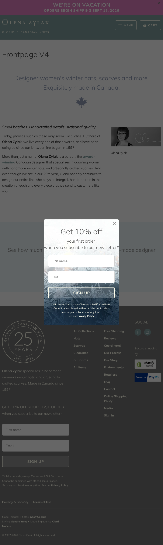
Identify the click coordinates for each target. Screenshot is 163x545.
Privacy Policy (85, 316)
